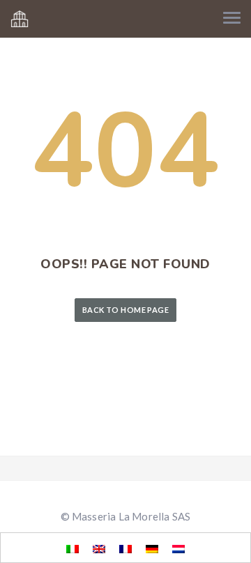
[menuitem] (72, 548)
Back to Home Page (125, 309)
